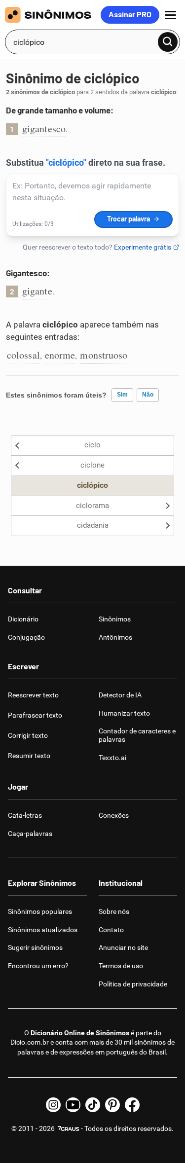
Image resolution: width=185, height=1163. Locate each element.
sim (122, 394)
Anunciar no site (123, 947)
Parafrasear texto (35, 715)
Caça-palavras (30, 833)
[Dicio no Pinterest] (112, 1104)
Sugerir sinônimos (35, 947)
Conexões (114, 815)
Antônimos (115, 637)
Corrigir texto (28, 735)
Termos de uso (121, 966)
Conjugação (26, 637)
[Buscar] (168, 42)
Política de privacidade (133, 984)
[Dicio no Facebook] (132, 1104)
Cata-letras (25, 815)
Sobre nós (114, 911)
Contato (111, 930)
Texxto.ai (112, 758)
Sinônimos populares (40, 911)
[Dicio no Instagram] (53, 1104)
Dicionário (23, 619)
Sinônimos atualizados (42, 930)
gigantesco (44, 128)
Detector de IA (120, 695)
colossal (23, 355)
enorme (60, 355)
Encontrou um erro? (38, 966)
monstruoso (103, 355)
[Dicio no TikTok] (92, 1104)
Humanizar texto (124, 713)
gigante (37, 290)
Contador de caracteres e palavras (137, 735)
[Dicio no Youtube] (73, 1104)
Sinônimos (115, 619)
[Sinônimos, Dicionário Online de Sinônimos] (53, 15)
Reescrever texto (33, 695)
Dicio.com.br (29, 1042)
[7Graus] (67, 1128)
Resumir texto (29, 756)
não (147, 394)
